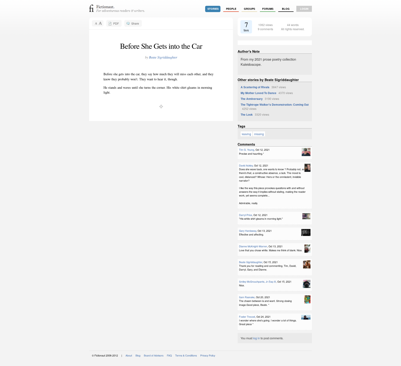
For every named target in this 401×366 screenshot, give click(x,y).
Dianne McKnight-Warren (253, 246)
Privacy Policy (207, 355)
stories (213, 8)
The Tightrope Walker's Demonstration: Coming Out (275, 104)
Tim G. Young (246, 149)
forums (267, 8)
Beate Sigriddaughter (163, 57)
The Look (247, 114)
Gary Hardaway (247, 230)
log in (256, 338)
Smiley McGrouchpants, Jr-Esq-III (257, 281)
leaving (246, 134)
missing (259, 134)
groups (249, 8)
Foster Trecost (247, 316)
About (129, 355)
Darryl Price (245, 215)
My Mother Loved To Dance (258, 93)
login (304, 8)
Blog (286, 8)
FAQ (169, 355)
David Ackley (246, 165)
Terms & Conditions (186, 355)
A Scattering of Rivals (255, 87)
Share (135, 23)
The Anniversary (252, 99)
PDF (116, 23)
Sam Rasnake (247, 297)
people (231, 8)
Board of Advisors (153, 355)
